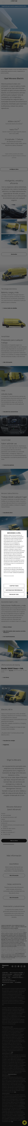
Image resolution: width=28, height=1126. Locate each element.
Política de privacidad (9, 575)
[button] (14, 590)
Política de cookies (19, 571)
